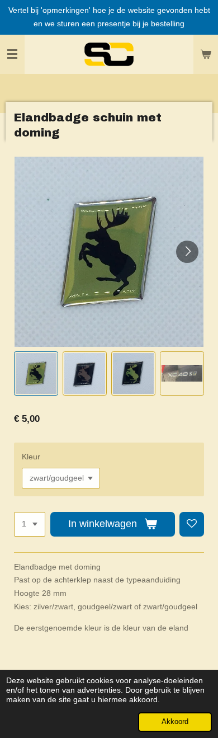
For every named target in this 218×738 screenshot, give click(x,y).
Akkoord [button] (175, 722)
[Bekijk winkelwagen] (205, 54)
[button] (36, 373)
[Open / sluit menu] (12, 54)
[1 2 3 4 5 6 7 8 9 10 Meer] (29, 524)
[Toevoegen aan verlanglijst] (191, 524)
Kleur (31, 456)
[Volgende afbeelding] (187, 252)
